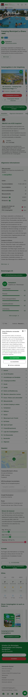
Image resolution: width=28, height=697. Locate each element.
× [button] (24, 331)
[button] (14, 365)
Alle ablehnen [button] (14, 361)
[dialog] (14, 348)
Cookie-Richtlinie (6, 351)
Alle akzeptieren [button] (14, 358)
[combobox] (23, 331)
